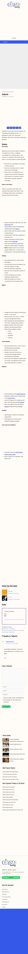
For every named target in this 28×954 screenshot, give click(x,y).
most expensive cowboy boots (10, 771)
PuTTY (10, 597)
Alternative (5, 889)
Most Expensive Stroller (9, 792)
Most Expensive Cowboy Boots (10, 799)
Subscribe (11, 877)
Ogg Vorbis (7, 224)
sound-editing (5, 632)
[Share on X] (14, 128)
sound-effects (11, 632)
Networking (17, 599)
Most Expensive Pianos (8, 794)
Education (17, 593)
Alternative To (10, 91)
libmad (17, 229)
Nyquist (6, 406)
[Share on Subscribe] (19, 128)
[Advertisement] (14, 931)
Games (4, 907)
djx (5, 616)
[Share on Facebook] (11, 128)
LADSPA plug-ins (20, 394)
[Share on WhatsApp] (17, 128)
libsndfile (15, 241)
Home (3, 91)
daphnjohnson (10, 641)
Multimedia (12, 628)
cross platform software (11, 630)
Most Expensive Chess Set (17, 754)
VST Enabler (21, 402)
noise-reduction (20, 630)
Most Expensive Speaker (9, 787)
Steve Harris (11, 398)
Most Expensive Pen (15, 744)
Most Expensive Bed (8, 797)
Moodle (10, 591)
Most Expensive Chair (16, 749)
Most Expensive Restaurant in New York (13, 810)
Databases (4, 899)
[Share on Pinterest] (8, 128)
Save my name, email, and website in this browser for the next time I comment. (13, 700)
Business (4, 894)
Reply (5, 658)
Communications (6, 897)
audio (4, 630)
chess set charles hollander (10, 777)
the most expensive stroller (10, 774)
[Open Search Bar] (24, 42)
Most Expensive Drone (8, 789)
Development (5, 902)
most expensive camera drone (10, 779)
